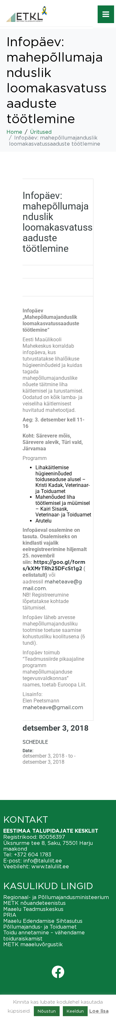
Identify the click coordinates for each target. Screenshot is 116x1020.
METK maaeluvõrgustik (33, 944)
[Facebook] (58, 972)
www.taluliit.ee (50, 866)
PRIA (9, 915)
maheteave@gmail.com (53, 707)
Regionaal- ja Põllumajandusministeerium (56, 897)
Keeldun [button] (75, 1011)
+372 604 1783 (32, 854)
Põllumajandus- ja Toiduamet (40, 927)
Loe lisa (99, 1011)
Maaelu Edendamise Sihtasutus (42, 921)
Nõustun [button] (47, 1011)
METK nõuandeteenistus (34, 903)
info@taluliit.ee (42, 860)
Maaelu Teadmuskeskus (33, 909)
